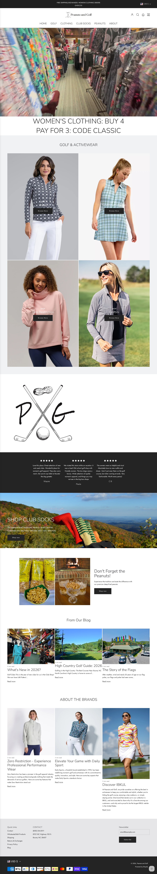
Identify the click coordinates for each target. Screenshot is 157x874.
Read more (11, 681)
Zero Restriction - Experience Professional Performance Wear (29, 765)
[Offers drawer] (143, 14)
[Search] (137, 14)
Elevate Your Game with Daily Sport (77, 763)
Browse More (43, 211)
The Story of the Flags (119, 670)
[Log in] (132, 14)
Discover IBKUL (114, 784)
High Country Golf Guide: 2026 (78, 665)
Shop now (16, 537)
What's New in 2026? (24, 670)
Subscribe (127, 839)
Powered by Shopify (141, 867)
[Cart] (148, 14)
